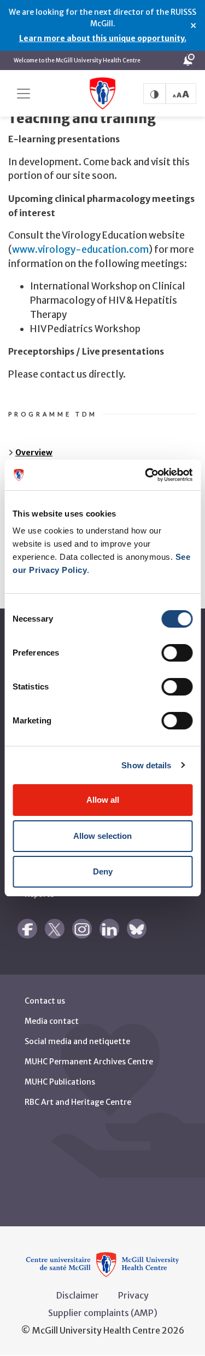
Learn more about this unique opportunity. (102, 38)
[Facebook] (27, 928)
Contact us (45, 1001)
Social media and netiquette (77, 1041)
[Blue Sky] (137, 928)
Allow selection (102, 836)
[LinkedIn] (109, 928)
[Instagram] (82, 928)
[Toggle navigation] (23, 93)
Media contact (52, 1021)
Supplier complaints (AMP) (102, 1312)
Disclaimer (77, 1295)
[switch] (176, 653)
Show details (146, 765)
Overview (33, 452)
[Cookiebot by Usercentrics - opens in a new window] (145, 475)
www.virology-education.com (80, 250)
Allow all (102, 799)
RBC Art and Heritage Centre (78, 1102)
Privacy (133, 1295)
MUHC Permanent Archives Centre (89, 1062)
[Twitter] (55, 928)
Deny (103, 871)
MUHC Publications (60, 1082)
